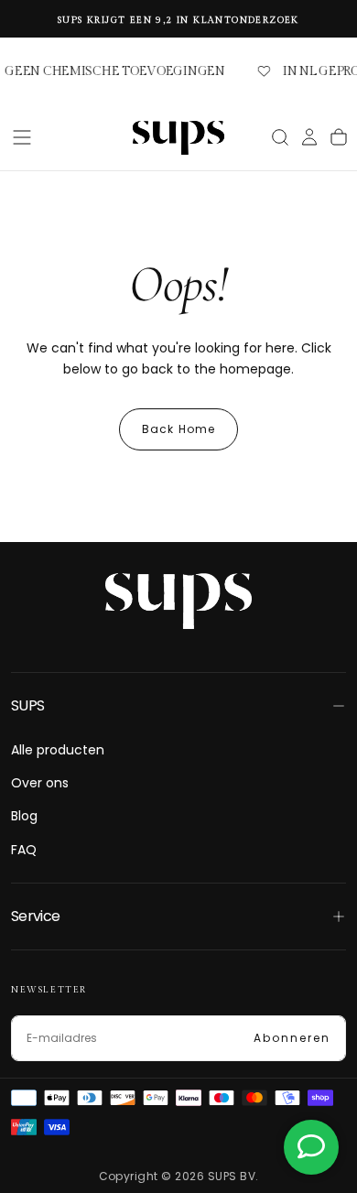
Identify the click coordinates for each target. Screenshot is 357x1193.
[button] (22, 137)
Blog (24, 816)
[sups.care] (178, 601)
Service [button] (35, 916)
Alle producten (57, 750)
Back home (179, 429)
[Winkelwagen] (339, 137)
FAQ (24, 850)
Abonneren (292, 1038)
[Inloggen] (309, 139)
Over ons (40, 783)
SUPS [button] (27, 705)
